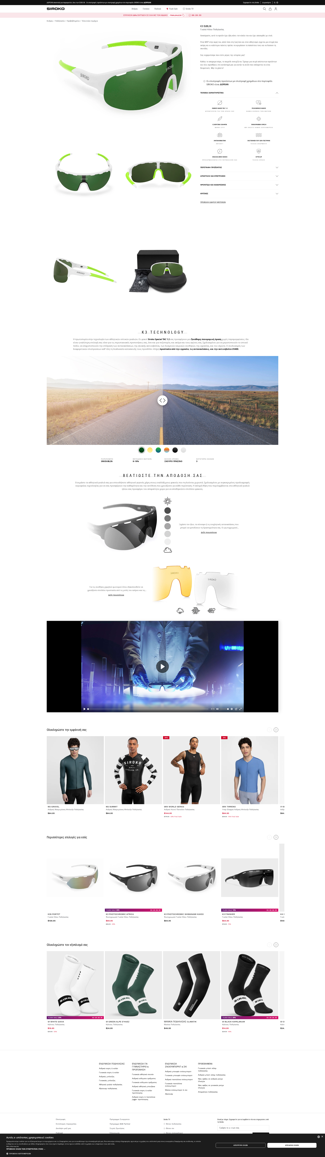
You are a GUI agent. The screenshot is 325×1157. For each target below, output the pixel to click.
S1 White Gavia (56, 1021)
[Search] (264, 8)
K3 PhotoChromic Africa (120, 914)
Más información (12, 1146)
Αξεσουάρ (169, 1094)
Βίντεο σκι (170, 1128)
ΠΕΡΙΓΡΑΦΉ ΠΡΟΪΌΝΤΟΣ (211, 167)
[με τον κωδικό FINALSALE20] (183, 15)
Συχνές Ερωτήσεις (117, 1128)
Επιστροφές (61, 1119)
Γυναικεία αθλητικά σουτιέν (143, 1074)
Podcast (59, 1133)
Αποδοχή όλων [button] (292, 1145)
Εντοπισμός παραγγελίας (66, 1124)
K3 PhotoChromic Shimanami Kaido (184, 914)
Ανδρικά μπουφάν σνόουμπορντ (178, 1071)
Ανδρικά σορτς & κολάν (108, 1068)
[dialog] (162, 1145)
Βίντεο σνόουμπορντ (174, 1133)
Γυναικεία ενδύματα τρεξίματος (144, 1082)
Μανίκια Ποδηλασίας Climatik (180, 1021)
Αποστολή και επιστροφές (212, 176)
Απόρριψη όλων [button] (240, 1145)
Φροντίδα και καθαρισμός (213, 185)
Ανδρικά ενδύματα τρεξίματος (144, 1078)
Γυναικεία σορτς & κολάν (109, 1072)
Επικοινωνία (114, 1133)
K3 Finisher (228, 914)
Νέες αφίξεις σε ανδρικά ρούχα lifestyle (210, 1080)
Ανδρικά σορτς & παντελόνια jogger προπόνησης (143, 1098)
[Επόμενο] (276, 837)
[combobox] (318, 1137)
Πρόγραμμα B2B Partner (120, 1124)
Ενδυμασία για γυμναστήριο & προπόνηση (140, 1067)
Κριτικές (204, 193)
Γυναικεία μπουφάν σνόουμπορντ (178, 1075)
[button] (107, 1149)
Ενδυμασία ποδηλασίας (112, 1064)
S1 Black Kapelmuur (233, 1021)
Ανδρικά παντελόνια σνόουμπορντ (179, 1079)
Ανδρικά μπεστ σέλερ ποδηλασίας (212, 1075)
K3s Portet (54, 914)
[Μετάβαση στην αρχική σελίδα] (55, 9)
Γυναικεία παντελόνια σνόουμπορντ (173, 1084)
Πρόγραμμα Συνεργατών (120, 1119)
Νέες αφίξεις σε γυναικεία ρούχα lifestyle (211, 1086)
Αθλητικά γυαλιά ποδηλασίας (110, 1085)
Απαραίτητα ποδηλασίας (208, 1092)
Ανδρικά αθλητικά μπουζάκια (143, 1086)
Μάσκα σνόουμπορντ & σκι (176, 1090)
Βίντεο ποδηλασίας (173, 1124)
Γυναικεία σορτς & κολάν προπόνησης (142, 1091)
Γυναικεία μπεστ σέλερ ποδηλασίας (207, 1069)
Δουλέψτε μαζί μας (63, 1128)
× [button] (322, 1137)
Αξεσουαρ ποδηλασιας (108, 1088)
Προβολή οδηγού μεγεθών (213, 202)
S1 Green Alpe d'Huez (117, 1021)
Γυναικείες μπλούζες (107, 1080)
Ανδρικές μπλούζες (106, 1077)
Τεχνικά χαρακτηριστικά (212, 93)
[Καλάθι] (270, 8)
